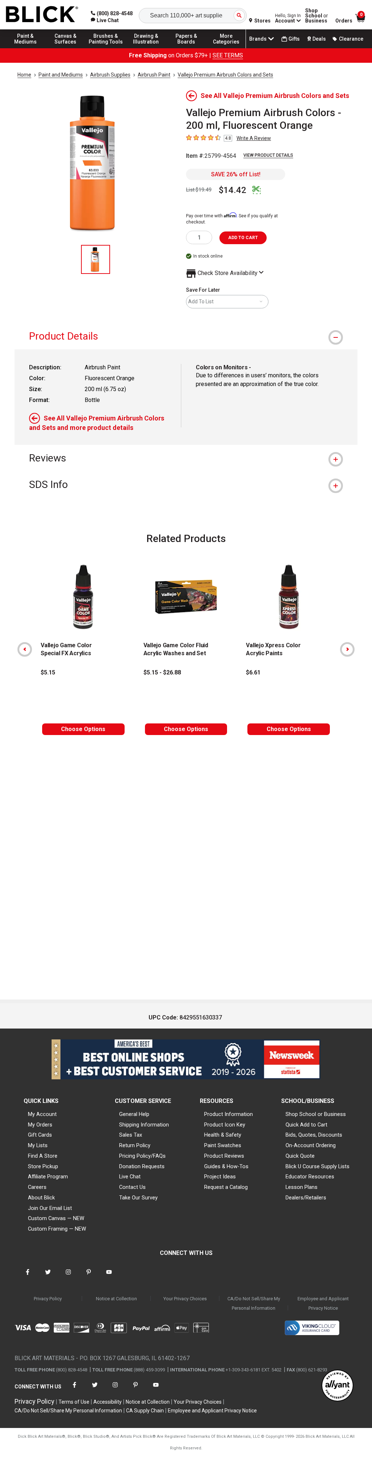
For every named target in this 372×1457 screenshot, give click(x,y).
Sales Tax (130, 1135)
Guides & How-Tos (226, 1166)
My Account (42, 1114)
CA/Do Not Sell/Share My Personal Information (253, 1303)
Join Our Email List (50, 1208)
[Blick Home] (42, 15)
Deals (319, 39)
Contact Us (132, 1187)
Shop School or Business (316, 1114)
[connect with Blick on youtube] (109, 1276)
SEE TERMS (228, 55)
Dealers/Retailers (306, 1197)
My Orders (40, 1124)
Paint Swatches (222, 1145)
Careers (37, 1187)
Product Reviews (224, 1156)
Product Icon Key (224, 1124)
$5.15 (48, 672)
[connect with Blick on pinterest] (88, 1276)
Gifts (294, 39)
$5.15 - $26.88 (162, 672)
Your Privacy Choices (185, 1298)
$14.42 (232, 190)
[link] (105, 20)
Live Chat (130, 1176)
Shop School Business (316, 15)
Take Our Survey (138, 1197)
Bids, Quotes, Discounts (314, 1135)
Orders (343, 20)
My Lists (38, 1145)
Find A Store (42, 1156)
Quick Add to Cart (306, 1124)
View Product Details (268, 155)
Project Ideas (220, 1176)
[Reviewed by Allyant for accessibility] (337, 1386)
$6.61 (253, 672)
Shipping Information (144, 1124)
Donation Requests (142, 1166)
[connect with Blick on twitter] (48, 1276)
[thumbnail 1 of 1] (95, 259)
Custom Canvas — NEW (56, 1218)
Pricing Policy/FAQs (142, 1156)
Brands (258, 39)
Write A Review (253, 138)
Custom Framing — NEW (57, 1229)
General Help (134, 1114)
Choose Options (83, 729)
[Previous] (24, 649)
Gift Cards (40, 1135)
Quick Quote (300, 1156)
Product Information (228, 1114)
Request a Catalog (226, 1187)
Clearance (351, 39)
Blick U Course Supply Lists (317, 1166)
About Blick (41, 1197)
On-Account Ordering (311, 1145)
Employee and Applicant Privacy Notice (323, 1303)
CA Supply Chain (145, 1410)
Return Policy (134, 1145)
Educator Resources (310, 1176)
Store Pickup (43, 1166)
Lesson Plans (302, 1187)
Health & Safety (222, 1135)
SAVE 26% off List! (235, 174)
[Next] (347, 649)
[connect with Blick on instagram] (68, 1276)
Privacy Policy (48, 1298)
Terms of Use (73, 1402)
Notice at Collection (116, 1298)
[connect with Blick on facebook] (27, 1276)
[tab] (186, 336)
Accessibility (107, 1402)
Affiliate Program (48, 1176)
